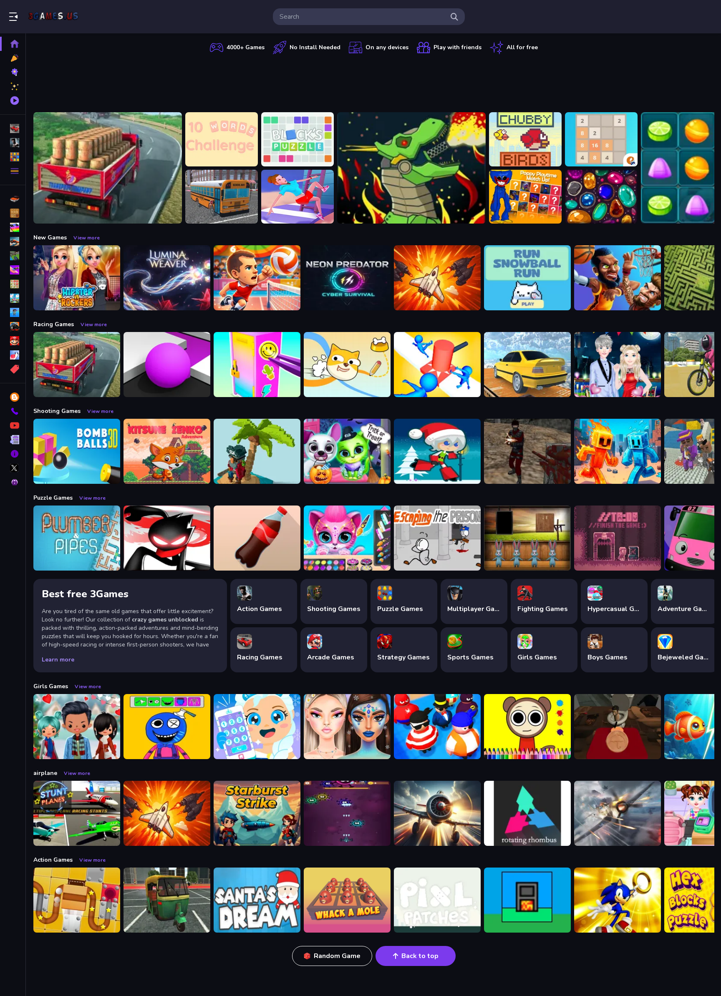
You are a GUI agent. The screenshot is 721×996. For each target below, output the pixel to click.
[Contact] (12, 411)
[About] (12, 454)
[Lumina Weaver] (167, 277)
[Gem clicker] (601, 197)
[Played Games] (12, 100)
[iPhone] (12, 227)
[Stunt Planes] (76, 813)
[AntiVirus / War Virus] (347, 813)
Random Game (337, 956)
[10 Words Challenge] (221, 139)
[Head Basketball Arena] (617, 277)
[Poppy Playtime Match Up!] (525, 197)
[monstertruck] (12, 326)
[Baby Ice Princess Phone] (257, 726)
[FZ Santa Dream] (257, 900)
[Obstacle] (12, 355)
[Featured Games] (12, 86)
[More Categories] (12, 171)
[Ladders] (297, 197)
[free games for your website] (12, 241)
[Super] (12, 341)
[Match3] (12, 284)
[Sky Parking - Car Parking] (527, 364)
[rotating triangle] (527, 813)
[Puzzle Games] (12, 157)
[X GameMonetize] (12, 468)
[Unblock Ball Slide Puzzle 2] (76, 900)
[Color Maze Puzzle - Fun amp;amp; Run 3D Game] (167, 364)
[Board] (12, 298)
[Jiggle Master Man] (437, 726)
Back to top (420, 956)
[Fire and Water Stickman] (617, 451)
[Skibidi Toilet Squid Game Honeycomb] (617, 726)
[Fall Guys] (12, 312)
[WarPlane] (437, 277)
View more (86, 237)
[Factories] (527, 900)
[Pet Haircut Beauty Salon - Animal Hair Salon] (347, 538)
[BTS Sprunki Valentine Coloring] (527, 726)
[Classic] (12, 213)
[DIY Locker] (257, 364)
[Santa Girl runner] (437, 451)
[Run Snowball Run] (527, 277)
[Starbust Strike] (257, 813)
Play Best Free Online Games (53, 16)
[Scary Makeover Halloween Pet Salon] (347, 451)
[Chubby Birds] (525, 139)
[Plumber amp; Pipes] (76, 538)
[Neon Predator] (347, 277)
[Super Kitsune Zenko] (167, 451)
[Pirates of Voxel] (257, 451)
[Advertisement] (374, 81)
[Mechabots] (411, 168)
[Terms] (12, 440)
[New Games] (12, 58)
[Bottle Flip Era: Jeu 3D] (257, 538)
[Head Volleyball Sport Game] (257, 277)
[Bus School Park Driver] (221, 197)
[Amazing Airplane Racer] (437, 813)
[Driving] (12, 199)
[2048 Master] (601, 139)
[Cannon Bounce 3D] (76, 451)
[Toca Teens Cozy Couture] (76, 726)
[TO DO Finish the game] (617, 538)
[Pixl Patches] (437, 900)
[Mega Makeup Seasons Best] (347, 726)
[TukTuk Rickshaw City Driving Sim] (167, 900)
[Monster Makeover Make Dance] (167, 726)
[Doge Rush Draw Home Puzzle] (347, 364)
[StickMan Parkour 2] (167, 538)
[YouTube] (12, 425)
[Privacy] (12, 482)
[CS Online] (527, 451)
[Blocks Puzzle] (297, 139)
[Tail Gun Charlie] (617, 813)
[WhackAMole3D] (347, 900)
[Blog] (12, 397)
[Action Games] (12, 143)
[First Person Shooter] (12, 256)
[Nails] (12, 270)
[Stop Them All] (437, 364)
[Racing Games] (12, 128)
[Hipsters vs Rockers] (76, 277)
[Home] (12, 44)
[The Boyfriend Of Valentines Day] (617, 364)
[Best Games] (12, 72)
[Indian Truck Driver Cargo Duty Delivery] (107, 168)
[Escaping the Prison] (437, 538)
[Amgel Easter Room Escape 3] (527, 538)
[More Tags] (12, 369)
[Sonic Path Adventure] (617, 900)
